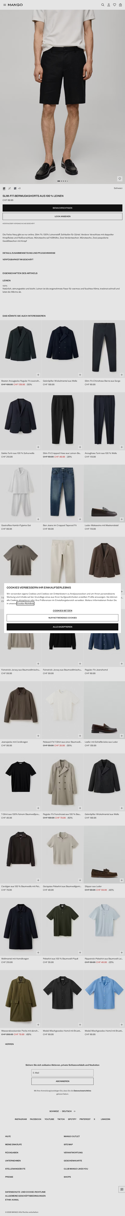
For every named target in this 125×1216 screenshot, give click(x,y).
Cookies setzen (62, 610)
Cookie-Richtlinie (25, 603)
